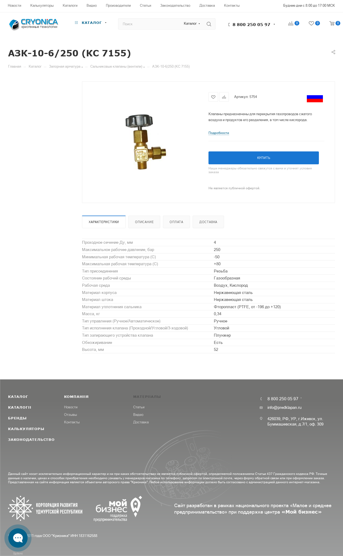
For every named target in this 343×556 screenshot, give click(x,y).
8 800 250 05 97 (251, 24)
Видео (138, 415)
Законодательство (31, 439)
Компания (76, 396)
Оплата (176, 222)
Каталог (18, 396)
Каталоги (19, 407)
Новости (70, 407)
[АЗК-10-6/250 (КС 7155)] (145, 141)
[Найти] (208, 24)
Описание (144, 222)
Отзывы (70, 415)
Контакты (72, 422)
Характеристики (104, 222)
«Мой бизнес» (301, 512)
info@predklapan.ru (284, 407)
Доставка (208, 222)
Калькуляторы (26, 429)
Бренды (17, 418)
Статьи (138, 407)
